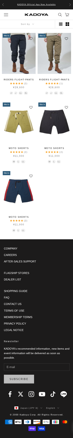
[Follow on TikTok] (52, 394)
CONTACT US (12, 304)
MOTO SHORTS (19, 148)
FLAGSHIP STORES (16, 273)
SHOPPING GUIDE (15, 291)
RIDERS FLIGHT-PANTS (19, 79)
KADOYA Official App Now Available (36, 4)
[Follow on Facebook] (9, 394)
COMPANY (10, 248)
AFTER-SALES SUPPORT (20, 261)
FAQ (6, 297)
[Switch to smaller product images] (67, 24)
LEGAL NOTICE (14, 330)
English (50, 408)
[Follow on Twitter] (20, 394)
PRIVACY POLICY (15, 323)
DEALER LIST (12, 279)
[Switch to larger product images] (60, 24)
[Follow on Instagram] (31, 394)
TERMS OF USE (14, 310)
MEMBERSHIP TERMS (18, 317)
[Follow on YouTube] (42, 394)
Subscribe (19, 379)
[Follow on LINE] (63, 394)
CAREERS (10, 255)
